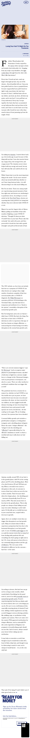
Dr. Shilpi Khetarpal (14, 298)
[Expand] (23, 724)
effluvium (5, 430)
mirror (12, 66)
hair (22, 66)
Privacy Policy (5, 719)
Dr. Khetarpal (5, 370)
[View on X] (15, 274)
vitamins (12, 155)
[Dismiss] (28, 724)
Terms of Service (21, 718)
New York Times (15, 198)
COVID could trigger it (18, 531)
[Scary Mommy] (6, 3)
